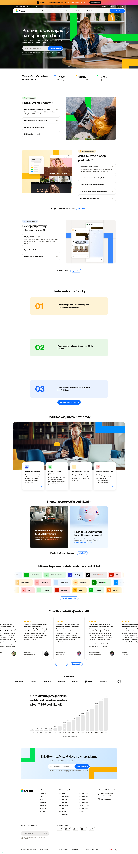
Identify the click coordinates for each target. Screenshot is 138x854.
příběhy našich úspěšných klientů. (84, 542)
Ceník (52, 10)
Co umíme (81, 209)
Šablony (60, 10)
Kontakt (98, 6)
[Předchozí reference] (58, 664)
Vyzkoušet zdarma (117, 11)
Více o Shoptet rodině (69, 598)
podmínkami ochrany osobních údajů (44, 52)
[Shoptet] (21, 10)
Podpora (78, 10)
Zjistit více (75, 271)
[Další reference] (65, 664)
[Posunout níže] (69, 65)
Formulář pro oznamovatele (92, 849)
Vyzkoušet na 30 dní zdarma (69, 402)
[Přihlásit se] (46, 833)
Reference (69, 10)
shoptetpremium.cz (53, 539)
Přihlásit (113, 6)
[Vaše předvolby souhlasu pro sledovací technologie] (2, 852)
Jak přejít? (82, 553)
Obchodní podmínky (64, 849)
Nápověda (104, 6)
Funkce (44, 10)
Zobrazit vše (76, 664)
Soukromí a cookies (77, 849)
